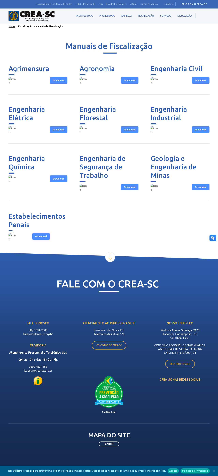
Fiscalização (25, 26)
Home (12, 26)
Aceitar (173, 470)
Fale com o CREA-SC (194, 4)
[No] (213, 471)
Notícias (133, 4)
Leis (101, 4)
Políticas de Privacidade (195, 470)
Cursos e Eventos (149, 4)
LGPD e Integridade (85, 4)
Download (59, 80)
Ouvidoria (169, 4)
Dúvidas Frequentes (116, 4)
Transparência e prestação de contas (53, 4)
